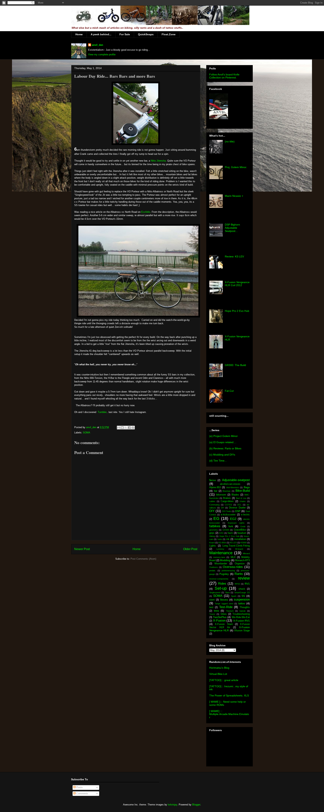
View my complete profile (102, 54)
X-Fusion (219, 620)
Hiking (212, 536)
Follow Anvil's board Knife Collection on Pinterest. (224, 76)
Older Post (190, 549)
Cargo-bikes (227, 501)
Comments (82, 793)
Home (79, 34)
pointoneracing (228, 570)
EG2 (233, 519)
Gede (242, 526)
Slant (227, 592)
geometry (213, 530)
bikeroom (221, 494)
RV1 (247, 583)
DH (222, 508)
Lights (212, 545)
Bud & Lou (241, 498)
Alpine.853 (215, 487)
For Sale (124, 34)
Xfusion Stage (242, 630)
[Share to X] (126, 427)
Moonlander (220, 563)
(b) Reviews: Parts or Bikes (225, 448)
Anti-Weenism (232, 487)
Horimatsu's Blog (219, 667)
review (244, 578)
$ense (212, 480)
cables (212, 501)
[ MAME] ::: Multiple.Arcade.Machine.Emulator (229, 714)
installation (240, 539)
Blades (235, 494)
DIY (211, 511)
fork (231, 526)
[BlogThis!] (122, 427)
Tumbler (102, 412)
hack (230, 533)
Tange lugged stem (224, 603)
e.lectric (245, 514)
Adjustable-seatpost (236, 480)
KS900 (244, 542)
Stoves (224, 599)
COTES (228, 505)
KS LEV (233, 542)
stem (212, 599)
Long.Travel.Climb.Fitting (236, 545)
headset (241, 533)
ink (228, 539)
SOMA (86, 432)
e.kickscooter (228, 514)
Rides (222, 583)
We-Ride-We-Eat (241, 617)
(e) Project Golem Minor (223, 436)
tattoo (241, 603)
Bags (247, 487)
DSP (237, 511)
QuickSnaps (146, 34)
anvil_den (97, 45)
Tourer (212, 614)
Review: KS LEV (234, 256)
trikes (224, 614)
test (211, 607)
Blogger (196, 804)
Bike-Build (243, 490)
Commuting (214, 505)
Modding (225, 560)
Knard (212, 542)
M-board (239, 549)
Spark (233, 596)
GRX (221, 533)
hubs (220, 539)
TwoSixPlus (219, 617)
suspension (242, 599)
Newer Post (82, 549)
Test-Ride (225, 607)
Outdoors (213, 567)
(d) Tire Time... (218, 460)
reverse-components (218, 579)
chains (243, 501)
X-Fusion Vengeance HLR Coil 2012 (237, 284)
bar (215, 491)
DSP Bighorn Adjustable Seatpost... (232, 227)
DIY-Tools (226, 511)
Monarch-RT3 (242, 560)
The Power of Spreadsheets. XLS (229, 695)
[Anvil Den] (218, 118)
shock (241, 589)
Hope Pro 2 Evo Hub (237, 310)
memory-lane (219, 557)
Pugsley (224, 573)
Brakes (227, 498)
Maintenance (220, 552)
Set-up (221, 588)
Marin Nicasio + (234, 195)
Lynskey (220, 549)
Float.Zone (169, 34)
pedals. (212, 570)
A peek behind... (101, 34)
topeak (242, 611)
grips (211, 533)
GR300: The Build (235, 365)
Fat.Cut (229, 390)
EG (216, 518)
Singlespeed (214, 592)
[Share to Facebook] (129, 427)
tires (216, 610)
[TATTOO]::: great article (223, 680)
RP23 (237, 584)
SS (243, 595)
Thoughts (245, 607)
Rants (239, 574)
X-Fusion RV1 (241, 620)
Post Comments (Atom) (143, 558)
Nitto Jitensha (158, 160)
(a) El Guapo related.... (222, 442)
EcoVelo (145, 212)
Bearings (227, 491)
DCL (239, 505)
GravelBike (240, 530)
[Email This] (119, 427)
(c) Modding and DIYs (222, 454)
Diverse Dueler (237, 507)
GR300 (226, 530)
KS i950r (222, 542)
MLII (233, 557)
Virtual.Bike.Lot (218, 673)
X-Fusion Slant (223, 624)
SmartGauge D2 (242, 592)
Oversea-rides (233, 567)
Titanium (230, 611)
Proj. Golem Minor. (236, 167)
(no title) (230, 141)
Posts (79, 787)
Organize (239, 563)
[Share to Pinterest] (133, 427)
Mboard (246, 553)
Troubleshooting (241, 614)
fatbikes (214, 526)
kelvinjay (172, 804)
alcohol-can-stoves (230, 484)
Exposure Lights (236, 523)
